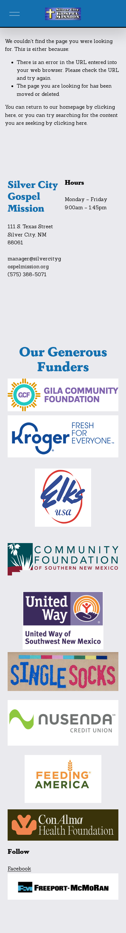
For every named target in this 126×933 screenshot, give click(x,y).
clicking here (70, 123)
